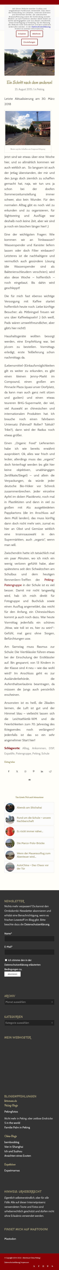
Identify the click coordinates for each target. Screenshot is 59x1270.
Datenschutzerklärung (36, 924)
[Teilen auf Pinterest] (33, 771)
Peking (40, 89)
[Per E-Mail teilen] (29, 779)
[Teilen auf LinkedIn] (42, 771)
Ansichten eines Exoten (17, 1155)
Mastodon (10, 1238)
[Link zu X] (34, 1266)
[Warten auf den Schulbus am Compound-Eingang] (29, 57)
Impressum (25, 1262)
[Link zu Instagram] (43, 1266)
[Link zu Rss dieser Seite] (52, 1266)
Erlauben (22, 34)
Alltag (25, 748)
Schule (45, 753)
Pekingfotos (11, 1111)
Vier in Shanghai (13, 1146)
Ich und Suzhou (13, 1151)
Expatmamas (12, 1170)
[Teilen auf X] (17, 771)
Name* (8, 933)
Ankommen (39, 748)
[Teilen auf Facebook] (9, 771)
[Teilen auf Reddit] (50, 771)
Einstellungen (29, 42)
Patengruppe (23, 753)
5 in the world (12, 1123)
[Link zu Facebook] (38, 1266)
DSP (51, 748)
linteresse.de (10, 1101)
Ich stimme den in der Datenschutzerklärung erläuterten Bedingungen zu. (22, 965)
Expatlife (9, 753)
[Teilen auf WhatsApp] (25, 771)
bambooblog (11, 1142)
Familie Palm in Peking (17, 1127)
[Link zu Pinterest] (48, 1266)
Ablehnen (36, 34)
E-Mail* (8, 946)
